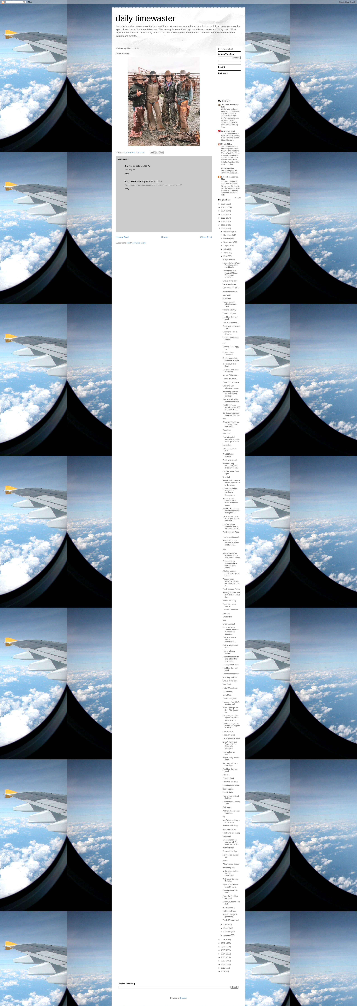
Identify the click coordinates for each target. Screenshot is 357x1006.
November (227, 235)
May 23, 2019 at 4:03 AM (152, 181)
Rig (224, 817)
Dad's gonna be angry (231, 738)
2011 (223, 964)
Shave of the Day (230, 281)
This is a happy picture (229, 652)
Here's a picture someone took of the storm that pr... (231, 526)
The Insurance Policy (231, 589)
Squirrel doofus (229, 907)
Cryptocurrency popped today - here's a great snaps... (230, 564)
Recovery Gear (229, 735)
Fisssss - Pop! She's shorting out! (231, 703)
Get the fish (227, 617)
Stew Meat (227, 695)
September (228, 242)
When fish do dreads (231, 864)
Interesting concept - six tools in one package (231, 394)
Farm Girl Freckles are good (230, 897)
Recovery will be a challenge (230, 764)
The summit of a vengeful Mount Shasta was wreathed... (230, 274)
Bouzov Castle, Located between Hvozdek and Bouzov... (230, 630)
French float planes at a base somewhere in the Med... (231, 482)
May (225, 256)
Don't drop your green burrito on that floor (231, 414)
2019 (223, 228)
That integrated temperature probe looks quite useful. (231, 439)
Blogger (183, 998)
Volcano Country (229, 310)
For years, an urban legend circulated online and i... (230, 718)
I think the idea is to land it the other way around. (231, 659)
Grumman (227, 298)
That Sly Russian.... (231, 323)
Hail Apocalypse (229, 911)
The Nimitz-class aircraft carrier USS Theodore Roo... (231, 407)
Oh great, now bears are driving (231, 371)
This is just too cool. (231, 537)
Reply (127, 173)
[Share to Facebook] (159, 152)
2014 (223, 954)
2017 (223, 943)
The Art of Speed (229, 313)
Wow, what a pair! (230, 460)
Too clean (227, 430)
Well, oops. (227, 807)
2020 (223, 225)
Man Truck (227, 684)
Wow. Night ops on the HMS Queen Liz (230, 710)
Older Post (206, 237)
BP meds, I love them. (229, 365)
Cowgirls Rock (228, 778)
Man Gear (227, 295)
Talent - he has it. (230, 379)
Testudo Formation (230, 610)
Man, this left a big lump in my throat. (231, 400)
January (226, 935)
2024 (223, 211)
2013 (223, 957)
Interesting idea (229, 868)
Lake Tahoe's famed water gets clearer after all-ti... (231, 518)
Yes (224, 419)
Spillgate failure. (229, 259)
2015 (223, 950)
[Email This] (151, 152)
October (226, 239)
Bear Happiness (229, 789)
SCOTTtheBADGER (133, 181)
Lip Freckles (228, 691)
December (227, 232)
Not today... (227, 445)
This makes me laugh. (229, 753)
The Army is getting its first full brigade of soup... (231, 725)
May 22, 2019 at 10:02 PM (139, 166)
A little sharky (228, 848)
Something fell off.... (231, 288)
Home (164, 237)
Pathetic (226, 775)
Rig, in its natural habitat (229, 605)
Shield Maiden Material (228, 455)
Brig (126, 166)
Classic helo (228, 792)
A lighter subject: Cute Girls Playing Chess (231, 573)
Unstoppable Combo (231, 665)
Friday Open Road (230, 291)
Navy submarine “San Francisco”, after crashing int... (231, 265)
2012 (223, 961)
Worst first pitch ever (231, 382)
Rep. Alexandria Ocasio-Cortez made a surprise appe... (230, 501)
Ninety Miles (226, 144)
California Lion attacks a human (230, 387)
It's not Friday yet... (230, 375)
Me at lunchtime (229, 284)
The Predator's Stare (231, 532)
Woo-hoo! (226, 434)
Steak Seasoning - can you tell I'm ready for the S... (230, 842)
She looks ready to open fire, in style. (231, 359)
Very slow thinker (230, 829)
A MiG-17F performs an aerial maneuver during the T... (231, 510)
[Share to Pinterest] (162, 152)
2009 (223, 971)
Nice (224, 620)
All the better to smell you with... (231, 812)
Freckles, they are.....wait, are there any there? (230, 465)
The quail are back (230, 782)
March (226, 928)
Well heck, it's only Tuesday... (230, 880)
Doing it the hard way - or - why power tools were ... (231, 424)
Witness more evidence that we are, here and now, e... (231, 582)
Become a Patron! (225, 49)
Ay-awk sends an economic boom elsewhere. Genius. (231, 555)
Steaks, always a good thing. (230, 915)
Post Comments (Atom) (136, 243)
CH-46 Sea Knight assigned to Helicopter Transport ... (230, 491)
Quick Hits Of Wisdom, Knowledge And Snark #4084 (229, 148)
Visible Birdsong (229, 600)
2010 (223, 968)
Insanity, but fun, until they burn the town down (231, 595)
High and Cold (228, 731)
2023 (223, 214)
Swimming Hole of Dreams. (230, 333)
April (225, 925)
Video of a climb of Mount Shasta (230, 886)
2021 (223, 221)
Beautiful (226, 613)
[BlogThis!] (154, 152)
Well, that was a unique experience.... (229, 639)
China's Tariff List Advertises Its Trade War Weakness (230, 745)
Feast (225, 861)
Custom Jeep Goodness (228, 353)
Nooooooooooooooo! (231, 674)
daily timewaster (145, 18)
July (225, 249)
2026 (223, 204)
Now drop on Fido (230, 677)
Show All (238, 198)
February (227, 932)
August (226, 246)
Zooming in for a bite (231, 785)
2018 (223, 940)
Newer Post (122, 237)
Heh (224, 343)
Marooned (227, 836)
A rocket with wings (230, 826)
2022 (223, 218)
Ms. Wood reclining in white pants (231, 821)
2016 (223, 947)
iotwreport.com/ (228, 131)
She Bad (226, 477)
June (225, 253)
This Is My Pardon (228, 133)
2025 (223, 207)
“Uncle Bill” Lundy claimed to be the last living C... (231, 542)
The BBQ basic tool (231, 920)
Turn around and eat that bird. (231, 797)
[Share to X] (156, 152)
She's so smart (229, 624)
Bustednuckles (227, 168)
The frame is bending (231, 833)
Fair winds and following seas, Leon (230, 304)
